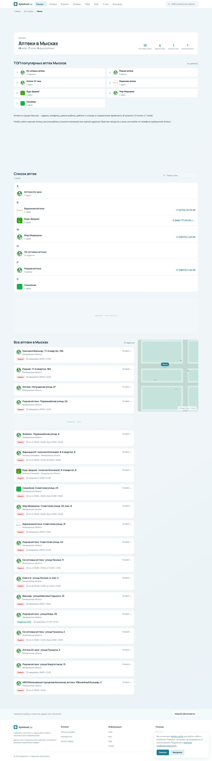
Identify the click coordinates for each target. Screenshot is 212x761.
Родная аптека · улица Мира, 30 (39, 614)
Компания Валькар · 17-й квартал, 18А (42, 351)
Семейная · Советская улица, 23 (40, 488)
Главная (17, 11)
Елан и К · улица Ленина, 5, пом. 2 (40, 577)
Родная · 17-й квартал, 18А (36, 369)
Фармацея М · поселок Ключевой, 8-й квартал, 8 (48, 452)
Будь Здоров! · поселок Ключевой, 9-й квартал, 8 (49, 470)
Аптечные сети (66, 736)
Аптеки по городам (68, 732)
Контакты (117, 4)
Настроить (177, 752)
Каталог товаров (67, 741)
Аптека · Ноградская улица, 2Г (39, 386)
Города (39, 4)
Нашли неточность (185, 713)
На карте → (127, 351)
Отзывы (77, 4)
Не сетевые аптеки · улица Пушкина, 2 (43, 631)
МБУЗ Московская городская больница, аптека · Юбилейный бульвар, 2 (62, 682)
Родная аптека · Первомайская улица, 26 (44, 401)
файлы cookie (177, 736)
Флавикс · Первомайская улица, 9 (40, 434)
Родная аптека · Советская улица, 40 (42, 542)
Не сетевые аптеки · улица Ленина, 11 (43, 559)
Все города (28, 11)
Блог (96, 4)
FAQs (87, 4)
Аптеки (53, 4)
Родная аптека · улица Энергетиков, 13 (43, 664)
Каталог (65, 4)
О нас (106, 4)
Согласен (163, 752)
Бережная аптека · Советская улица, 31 (43, 524)
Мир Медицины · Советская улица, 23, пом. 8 (47, 506)
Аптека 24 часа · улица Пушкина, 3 (41, 649)
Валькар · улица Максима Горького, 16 (43, 595)
